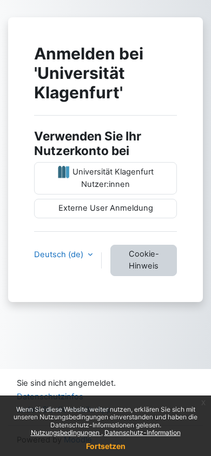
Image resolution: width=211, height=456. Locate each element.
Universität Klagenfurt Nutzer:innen (112, 178)
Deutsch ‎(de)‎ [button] (59, 254)
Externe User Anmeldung (105, 208)
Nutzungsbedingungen (66, 432)
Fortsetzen (106, 446)
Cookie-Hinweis (144, 260)
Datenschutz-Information (142, 432)
